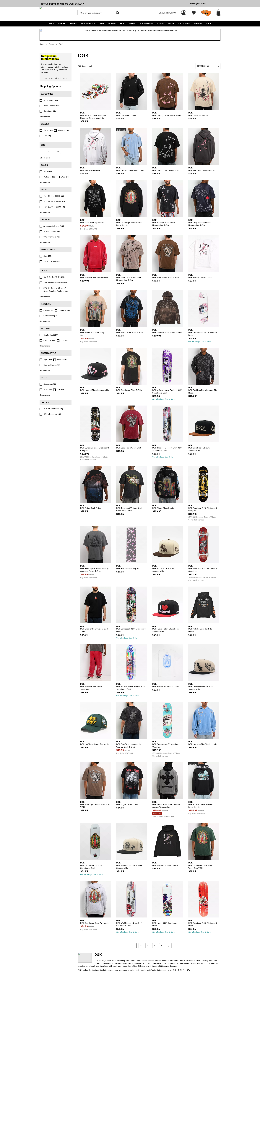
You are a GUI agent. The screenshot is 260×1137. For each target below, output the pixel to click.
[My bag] (218, 12)
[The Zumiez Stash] (206, 12)
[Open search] (117, 12)
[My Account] (183, 11)
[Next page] (169, 945)
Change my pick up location (55, 78)
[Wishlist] (194, 13)
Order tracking (167, 13)
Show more (45, 116)
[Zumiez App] (130, 35)
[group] (114, 3)
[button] (114, 3)
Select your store (198, 3)
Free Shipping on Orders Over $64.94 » (62, 3)
